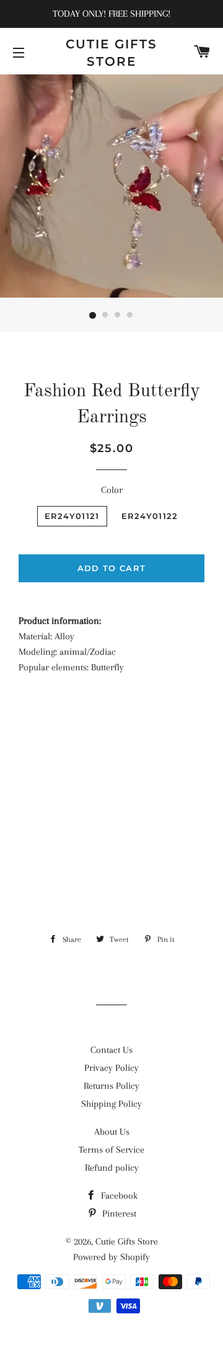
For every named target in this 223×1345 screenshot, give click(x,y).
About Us (111, 1131)
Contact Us (111, 1049)
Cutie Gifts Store (111, 53)
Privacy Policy (111, 1067)
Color (112, 489)
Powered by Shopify (111, 1257)
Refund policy (112, 1167)
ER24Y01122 (149, 516)
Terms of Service (111, 1149)
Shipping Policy (111, 1103)
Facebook (118, 1195)
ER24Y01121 (72, 516)
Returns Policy (111, 1085)
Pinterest (118, 1213)
